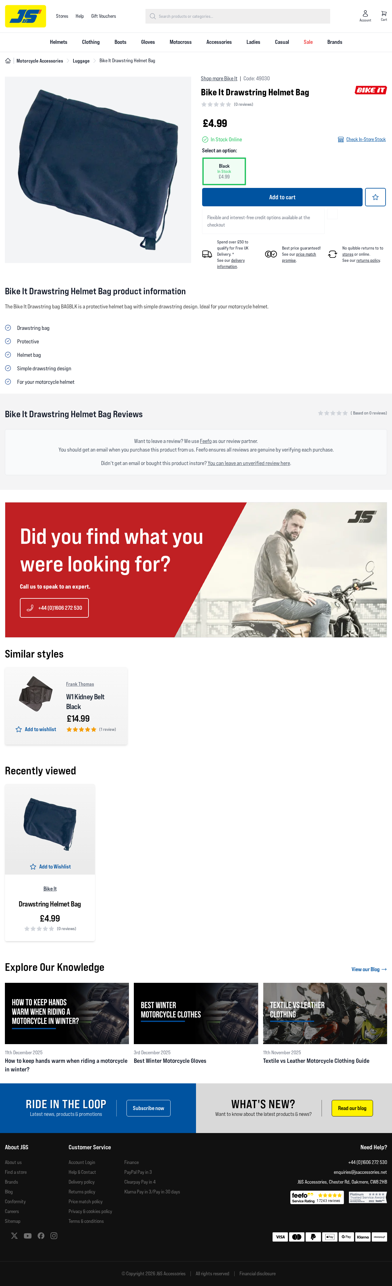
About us (13, 1162)
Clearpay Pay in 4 (140, 1182)
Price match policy (86, 1201)
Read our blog (352, 1108)
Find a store (16, 1172)
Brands (334, 42)
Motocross (181, 42)
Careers (12, 1211)
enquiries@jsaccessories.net (360, 1172)
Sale (308, 42)
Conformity (15, 1201)
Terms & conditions (86, 1221)
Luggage (81, 61)
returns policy (368, 260)
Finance (131, 1162)
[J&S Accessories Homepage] (25, 16)
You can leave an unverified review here (249, 463)
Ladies (253, 42)
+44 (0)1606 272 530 (60, 608)
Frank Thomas (80, 684)
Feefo (206, 441)
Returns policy (82, 1192)
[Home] (8, 61)
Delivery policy (82, 1182)
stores (347, 254)
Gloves (148, 42)
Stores (62, 16)
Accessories (219, 42)
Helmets (58, 42)
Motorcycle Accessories (40, 61)
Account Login (82, 1162)
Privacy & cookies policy (90, 1211)
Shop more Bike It (219, 78)
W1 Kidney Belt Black (85, 701)
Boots (120, 42)
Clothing (91, 42)
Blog (9, 1192)
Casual (282, 42)
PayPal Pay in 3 (138, 1172)
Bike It (50, 888)
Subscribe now (148, 1108)
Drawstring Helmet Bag (50, 904)
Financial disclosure (257, 1273)
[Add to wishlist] (375, 197)
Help (80, 16)
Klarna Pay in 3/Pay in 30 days (152, 1192)
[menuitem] (58, 42)
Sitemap (13, 1221)
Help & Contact (82, 1172)
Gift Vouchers (103, 16)
